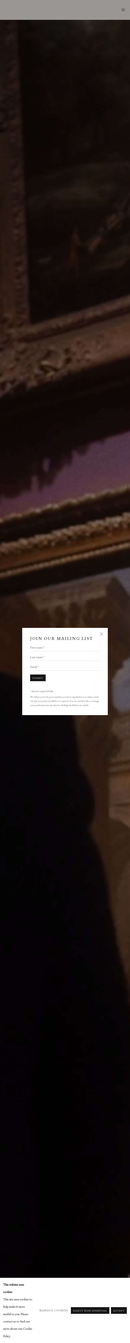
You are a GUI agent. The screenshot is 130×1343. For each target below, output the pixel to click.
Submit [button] (37, 677)
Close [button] (100, 636)
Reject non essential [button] (90, 1310)
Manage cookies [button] (53, 1310)
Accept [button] (118, 1310)
